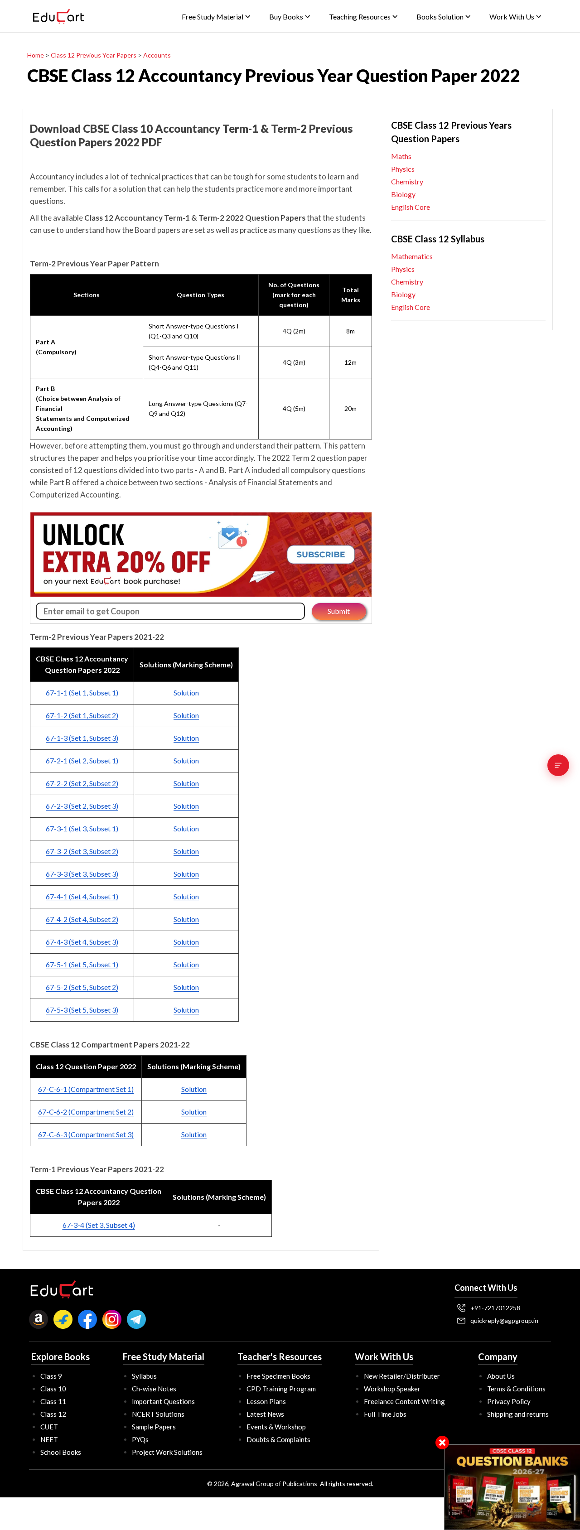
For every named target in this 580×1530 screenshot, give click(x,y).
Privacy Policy (509, 1401)
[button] (216, 16)
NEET (49, 1439)
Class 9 (51, 1376)
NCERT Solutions (158, 1414)
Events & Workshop (276, 1427)
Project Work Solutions (167, 1452)
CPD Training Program (281, 1389)
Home (35, 55)
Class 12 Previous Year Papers (93, 55)
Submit (339, 611)
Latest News (265, 1414)
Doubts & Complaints (278, 1439)
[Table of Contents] (558, 765)
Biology (403, 194)
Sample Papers (154, 1427)
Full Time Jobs (385, 1414)
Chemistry (407, 181)
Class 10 (53, 1389)
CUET (49, 1427)
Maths (401, 156)
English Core (410, 207)
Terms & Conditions (516, 1389)
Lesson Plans (266, 1401)
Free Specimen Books (278, 1376)
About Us (501, 1376)
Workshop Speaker (392, 1389)
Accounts (157, 55)
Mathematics (412, 256)
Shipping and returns (518, 1414)
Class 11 (53, 1401)
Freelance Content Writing (404, 1401)
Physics (403, 168)
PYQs (140, 1439)
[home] (58, 16)
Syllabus (144, 1376)
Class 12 (53, 1414)
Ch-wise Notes (154, 1389)
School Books (60, 1452)
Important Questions (163, 1401)
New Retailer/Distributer (402, 1376)
